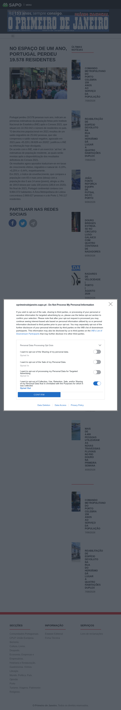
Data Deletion (43, 405)
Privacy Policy (77, 405)
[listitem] (60, 345)
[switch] (97, 352)
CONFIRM (39, 395)
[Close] (111, 305)
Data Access (60, 405)
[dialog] (60, 355)
